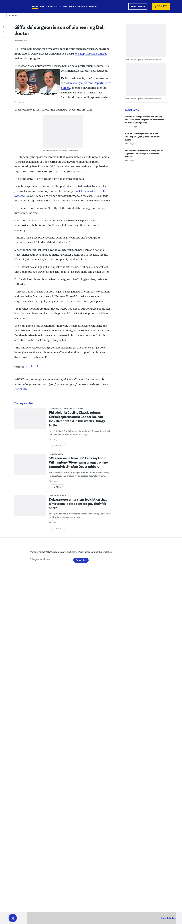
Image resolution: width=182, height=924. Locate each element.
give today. (20, 389)
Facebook (26, 366)
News (35, 6)
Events (72, 6)
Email (37, 366)
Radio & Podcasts (48, 6)
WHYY (16, 6)
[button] (13, 918)
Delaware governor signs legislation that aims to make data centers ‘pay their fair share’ (78, 503)
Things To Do (56, 408)
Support (93, 6)
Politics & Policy (58, 495)
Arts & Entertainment (74, 408)
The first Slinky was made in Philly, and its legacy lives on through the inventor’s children (144, 153)
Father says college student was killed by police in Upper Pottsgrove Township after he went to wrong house (144, 119)
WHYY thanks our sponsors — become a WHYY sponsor (60, 150)
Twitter (32, 366)
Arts (65, 6)
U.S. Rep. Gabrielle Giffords (91, 53)
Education (82, 6)
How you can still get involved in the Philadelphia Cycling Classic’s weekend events (143, 136)
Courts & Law (56, 454)
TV (59, 6)
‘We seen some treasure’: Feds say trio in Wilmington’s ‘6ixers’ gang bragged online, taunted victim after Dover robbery (78, 462)
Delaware (13, 15)
